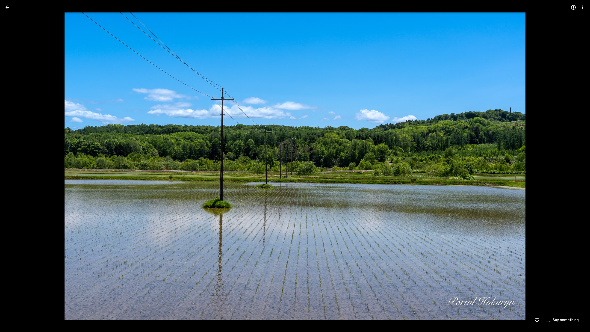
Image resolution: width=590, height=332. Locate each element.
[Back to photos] (7, 7)
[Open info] (573, 7)
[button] (12, 166)
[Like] (537, 320)
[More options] (582, 7)
